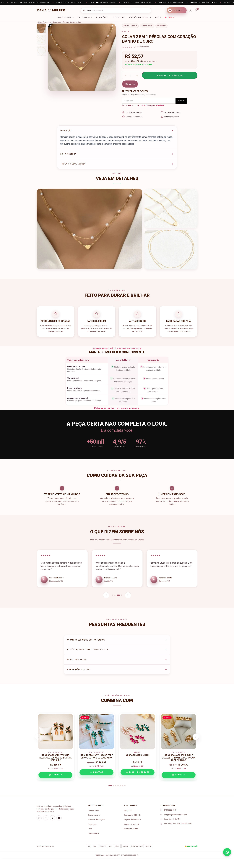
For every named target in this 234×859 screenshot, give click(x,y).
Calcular (181, 101)
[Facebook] (45, 817)
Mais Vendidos (66, 17)
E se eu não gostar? (78, 669)
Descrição (66, 130)
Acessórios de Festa (140, 17)
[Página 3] (118, 595)
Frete (90, 829)
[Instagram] (39, 817)
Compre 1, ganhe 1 (131, 824)
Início (39, 22)
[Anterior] (106, 595)
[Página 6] (122, 785)
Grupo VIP (128, 810)
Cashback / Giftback (132, 815)
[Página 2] (115, 595)
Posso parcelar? (76, 659)
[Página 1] (112, 595)
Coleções (101, 17)
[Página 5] (120, 785)
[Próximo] (128, 595)
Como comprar (94, 815)
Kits (157, 17)
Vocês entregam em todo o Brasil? (87, 649)
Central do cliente (131, 829)
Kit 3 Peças (119, 17)
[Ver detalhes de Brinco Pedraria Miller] (137, 731)
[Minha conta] (190, 10)
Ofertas (169, 17)
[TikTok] (52, 817)
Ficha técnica (68, 154)
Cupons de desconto (132, 820)
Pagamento (92, 824)
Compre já (130, 84)
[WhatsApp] (59, 817)
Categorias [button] (84, 17)
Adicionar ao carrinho (170, 75)
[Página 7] (125, 785)
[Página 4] (121, 595)
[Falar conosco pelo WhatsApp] (227, 852)
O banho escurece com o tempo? (86, 640)
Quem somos (93, 810)
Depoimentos (93, 833)
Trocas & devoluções (73, 163)
